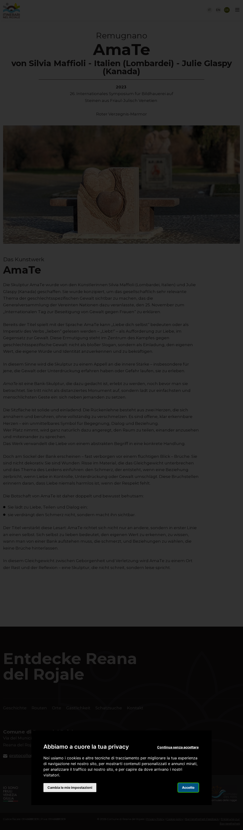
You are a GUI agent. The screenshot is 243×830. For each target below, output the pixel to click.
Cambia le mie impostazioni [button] (69, 787)
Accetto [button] (188, 787)
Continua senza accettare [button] (178, 747)
